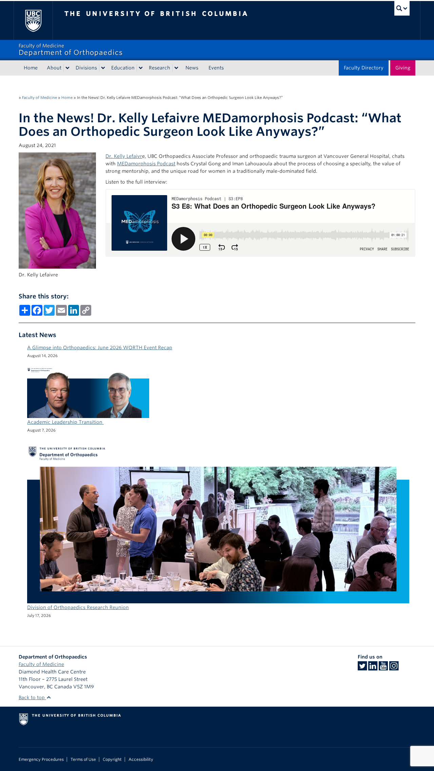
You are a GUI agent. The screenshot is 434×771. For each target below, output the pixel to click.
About (54, 67)
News (191, 67)
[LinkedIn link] (372, 668)
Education (123, 67)
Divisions (86, 67)
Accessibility (141, 759)
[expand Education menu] (141, 68)
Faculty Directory (363, 67)
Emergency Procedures (41, 759)
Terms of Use (83, 759)
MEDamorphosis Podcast (146, 163)
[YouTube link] (383, 668)
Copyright (112, 759)
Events (216, 67)
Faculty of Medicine (39, 97)
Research (159, 67)
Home (31, 67)
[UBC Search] (402, 8)
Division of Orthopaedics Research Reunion (78, 607)
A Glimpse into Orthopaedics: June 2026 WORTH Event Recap (99, 347)
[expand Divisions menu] (103, 68)
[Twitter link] (362, 668)
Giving (402, 67)
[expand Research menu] (176, 68)
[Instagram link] (393, 668)
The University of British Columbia (33, 20)
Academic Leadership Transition (65, 422)
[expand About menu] (67, 68)
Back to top (32, 697)
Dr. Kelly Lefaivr (123, 156)
